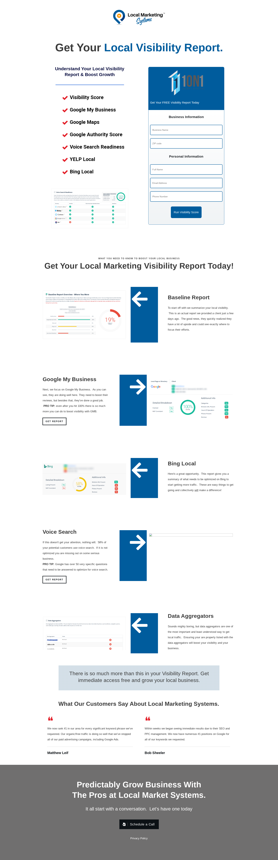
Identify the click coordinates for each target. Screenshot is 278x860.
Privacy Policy (139, 838)
